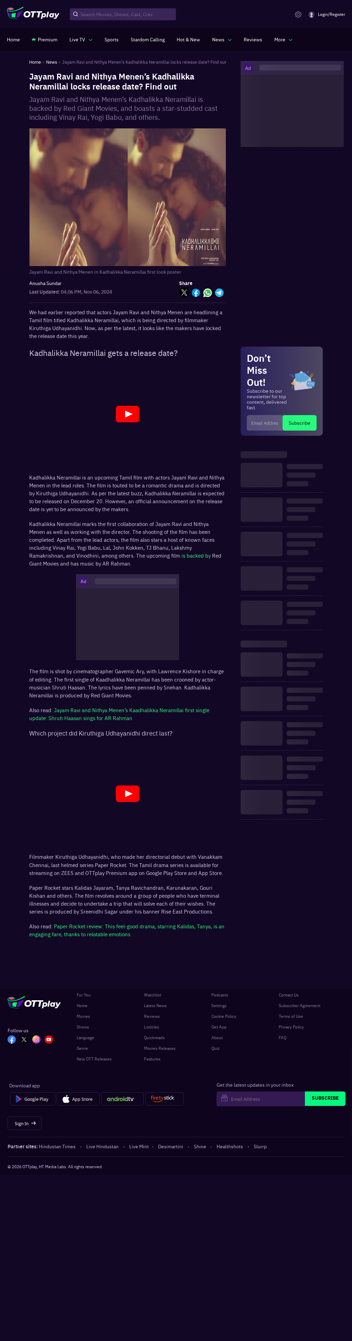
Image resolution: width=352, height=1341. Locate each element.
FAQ (282, 1037)
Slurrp (260, 1146)
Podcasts (219, 994)
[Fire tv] (164, 1099)
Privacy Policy (291, 1026)
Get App (219, 1026)
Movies (83, 1016)
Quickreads (154, 1037)
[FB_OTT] (12, 1040)
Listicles (151, 1026)
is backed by (196, 555)
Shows (83, 1026)
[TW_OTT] (24, 1040)
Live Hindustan (102, 1146)
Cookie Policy (223, 1016)
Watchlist (152, 994)
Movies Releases (160, 1048)
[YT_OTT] (49, 1040)
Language (85, 1037)
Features (152, 1059)
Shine (200, 1146)
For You (84, 994)
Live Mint (139, 1146)
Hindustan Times (57, 1146)
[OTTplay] (33, 14)
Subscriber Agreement (299, 1005)
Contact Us (289, 994)
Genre (82, 1048)
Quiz (215, 1048)
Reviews (152, 1016)
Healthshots (230, 1146)
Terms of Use (291, 1016)
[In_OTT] (36, 1040)
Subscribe (299, 422)
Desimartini (170, 1146)
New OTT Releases (94, 1059)
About (217, 1037)
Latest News (155, 1005)
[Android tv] (122, 1099)
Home (82, 1005)
